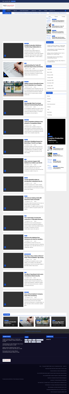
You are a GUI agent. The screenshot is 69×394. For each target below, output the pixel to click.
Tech (40, 10)
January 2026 (50, 77)
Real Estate (54, 30)
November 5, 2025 (28, 259)
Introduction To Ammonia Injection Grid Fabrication (58, 380)
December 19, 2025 (28, 183)
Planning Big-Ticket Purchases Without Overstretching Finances (58, 38)
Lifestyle (34, 10)
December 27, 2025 (28, 164)
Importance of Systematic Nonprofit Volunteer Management (57, 377)
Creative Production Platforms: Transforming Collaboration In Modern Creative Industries (58, 21)
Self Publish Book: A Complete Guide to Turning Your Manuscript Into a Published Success (52, 382)
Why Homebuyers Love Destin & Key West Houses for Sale (57, 387)
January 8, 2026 (28, 125)
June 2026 (49, 69)
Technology (54, 19)
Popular (56, 16)
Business (9, 10)
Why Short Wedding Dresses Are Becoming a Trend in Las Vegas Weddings (33, 143)
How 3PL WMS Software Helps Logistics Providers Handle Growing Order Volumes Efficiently (51, 373)
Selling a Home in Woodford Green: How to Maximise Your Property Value (58, 32)
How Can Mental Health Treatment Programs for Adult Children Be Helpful (54, 375)
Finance (26, 101)
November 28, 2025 (29, 201)
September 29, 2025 (29, 297)
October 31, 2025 (28, 277)
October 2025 (50, 85)
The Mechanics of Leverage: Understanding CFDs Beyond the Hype (55, 384)
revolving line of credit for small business (33, 331)
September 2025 (50, 88)
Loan (25, 63)
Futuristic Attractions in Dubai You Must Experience (58, 370)
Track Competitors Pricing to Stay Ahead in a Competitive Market (58, 168)
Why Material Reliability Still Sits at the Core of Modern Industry (56, 389)
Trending (63, 16)
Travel (45, 10)
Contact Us (52, 10)
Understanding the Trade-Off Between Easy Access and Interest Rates (58, 27)
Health (15, 10)
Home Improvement (24, 10)
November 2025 (50, 82)
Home (40, 366)
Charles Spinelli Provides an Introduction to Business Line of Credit (33, 181)
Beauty (26, 235)
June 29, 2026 (51, 142)
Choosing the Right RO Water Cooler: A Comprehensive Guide (52, 366)
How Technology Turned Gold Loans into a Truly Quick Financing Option (33, 219)
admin (34, 68)
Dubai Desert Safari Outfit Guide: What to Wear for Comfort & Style (55, 368)
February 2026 (50, 74)
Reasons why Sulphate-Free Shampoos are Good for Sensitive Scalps (33, 239)
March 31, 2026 (28, 68)
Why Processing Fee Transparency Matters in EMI (58, 391)
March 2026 (49, 72)
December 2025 (50, 80)
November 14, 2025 (28, 241)
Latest (49, 16)
